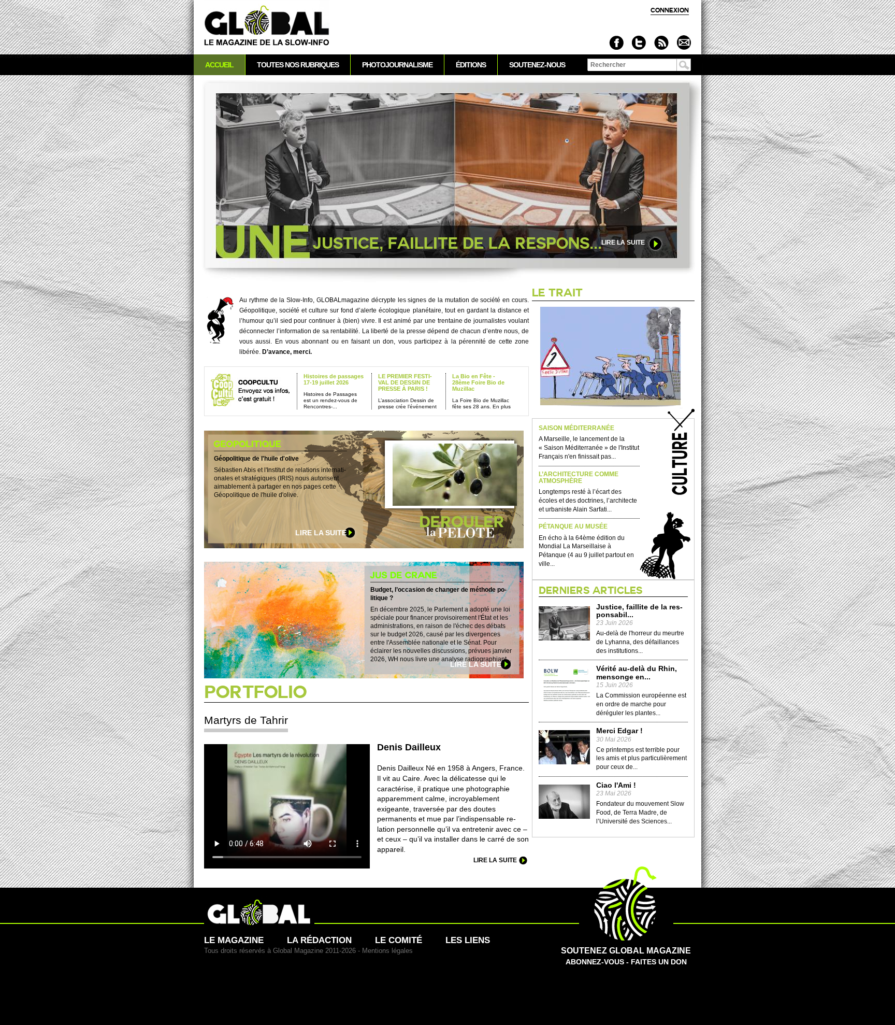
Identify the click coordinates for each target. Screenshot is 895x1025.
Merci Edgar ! (619, 731)
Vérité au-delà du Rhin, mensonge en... (636, 672)
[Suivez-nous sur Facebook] (616, 42)
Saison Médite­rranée (576, 428)
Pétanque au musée (573, 526)
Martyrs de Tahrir (246, 720)
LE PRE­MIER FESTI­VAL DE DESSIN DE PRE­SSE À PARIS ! (405, 382)
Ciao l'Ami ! (616, 785)
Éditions (471, 65)
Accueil (219, 65)
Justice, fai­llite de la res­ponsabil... (639, 611)
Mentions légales (387, 951)
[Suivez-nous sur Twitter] (638, 42)
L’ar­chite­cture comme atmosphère (578, 478)
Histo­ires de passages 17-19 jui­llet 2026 (334, 379)
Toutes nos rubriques (298, 65)
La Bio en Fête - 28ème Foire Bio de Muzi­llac (478, 382)
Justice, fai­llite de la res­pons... (457, 243)
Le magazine (234, 940)
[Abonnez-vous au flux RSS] (661, 42)
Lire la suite (623, 242)
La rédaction (319, 940)
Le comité (398, 940)
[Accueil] (266, 26)
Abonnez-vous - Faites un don (626, 955)
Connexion (670, 10)
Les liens (467, 940)
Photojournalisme (397, 65)
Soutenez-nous (537, 65)
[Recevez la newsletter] (683, 42)
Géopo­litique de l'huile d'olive (256, 458)
